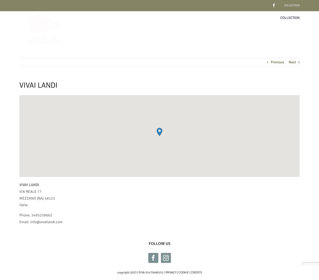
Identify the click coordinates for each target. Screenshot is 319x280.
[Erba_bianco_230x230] (43, 13)
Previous (277, 62)
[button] (159, 132)
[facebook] (267, 3)
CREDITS (196, 272)
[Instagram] (166, 258)
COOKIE (184, 272)
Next (292, 62)
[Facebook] (153, 258)
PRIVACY (171, 272)
